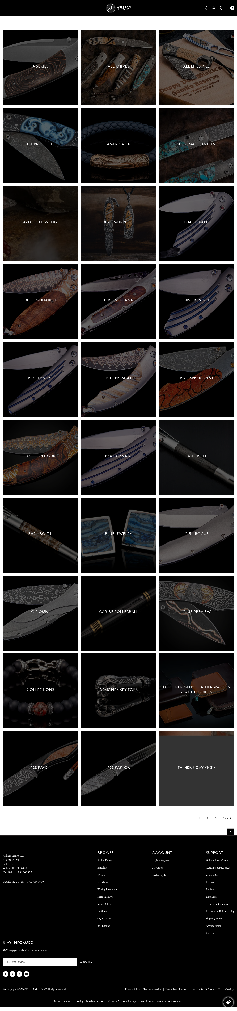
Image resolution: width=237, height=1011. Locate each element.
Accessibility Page (127, 1001)
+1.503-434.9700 (34, 881)
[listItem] (201, 989)
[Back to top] (230, 831)
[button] (207, 8)
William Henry (36, 989)
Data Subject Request (176, 989)
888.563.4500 (25, 872)
